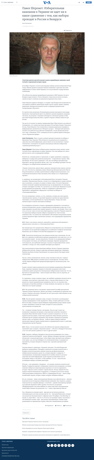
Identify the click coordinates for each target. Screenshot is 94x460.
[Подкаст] (65, 445)
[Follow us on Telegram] (72, 445)
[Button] (68, 30)
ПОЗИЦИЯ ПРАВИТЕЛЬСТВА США (10, 456)
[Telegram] (79, 2)
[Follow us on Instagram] (58, 445)
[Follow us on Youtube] (55, 445)
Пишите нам (5, 444)
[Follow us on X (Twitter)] (51, 445)
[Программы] (83, 2)
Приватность (5, 453)
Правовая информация (8, 447)
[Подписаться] (69, 445)
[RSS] (62, 445)
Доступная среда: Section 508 (9, 450)
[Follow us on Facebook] (48, 445)
